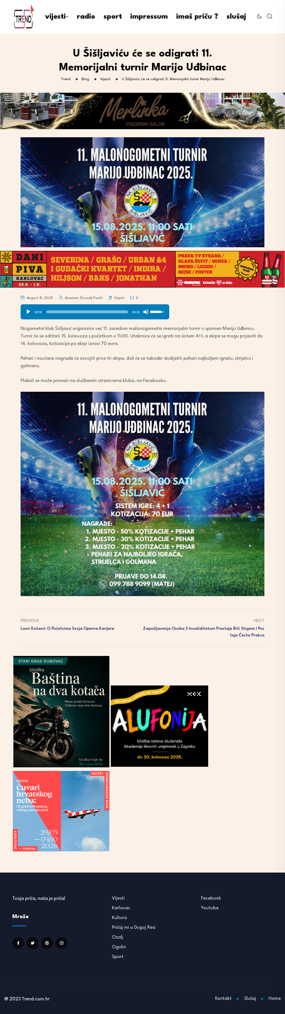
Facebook (211, 898)
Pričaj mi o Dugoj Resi (134, 927)
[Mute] (146, 312)
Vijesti (119, 298)
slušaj (236, 16)
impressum (149, 16)
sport (113, 16)
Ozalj (117, 937)
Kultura (119, 917)
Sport (118, 956)
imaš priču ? (197, 16)
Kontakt (223, 998)
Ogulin (119, 947)
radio (86, 16)
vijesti (55, 16)
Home (275, 998)
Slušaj (250, 998)
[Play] (28, 312)
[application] (95, 309)
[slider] (87, 311)
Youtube (209, 908)
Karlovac (121, 908)
